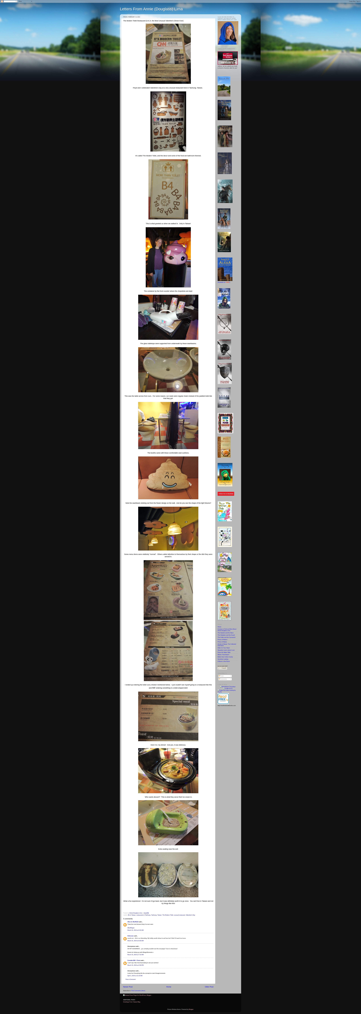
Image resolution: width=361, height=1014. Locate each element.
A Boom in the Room (224, 661)
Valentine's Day (190, 915)
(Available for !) (224, 282)
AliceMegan (130, 928)
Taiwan (159, 915)
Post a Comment (131, 979)
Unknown (130, 936)
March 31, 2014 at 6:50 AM (135, 940)
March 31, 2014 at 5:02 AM (135, 930)
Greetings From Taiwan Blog (131, 1002)
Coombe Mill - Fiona (133, 960)
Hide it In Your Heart (224, 648)
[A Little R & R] (227, 688)
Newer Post (128, 987)
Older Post (209, 987)
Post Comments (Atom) (138, 990)
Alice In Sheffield (132, 922)
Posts (222, 676)
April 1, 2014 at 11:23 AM (134, 975)
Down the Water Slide (224, 652)
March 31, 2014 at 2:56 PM (135, 965)
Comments (223, 679)
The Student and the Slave (226, 633)
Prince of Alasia (222, 642)
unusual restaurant (179, 915)
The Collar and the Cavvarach (226, 637)
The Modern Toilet (167, 915)
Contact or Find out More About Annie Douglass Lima (227, 629)
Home (168, 987)
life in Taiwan (132, 915)
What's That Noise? (223, 654)
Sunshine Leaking (223, 659)
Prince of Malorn (222, 639)
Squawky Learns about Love (226, 650)
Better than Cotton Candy (225, 657)
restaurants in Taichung (143, 915)
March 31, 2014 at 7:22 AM (135, 954)
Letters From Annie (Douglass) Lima (151, 9)
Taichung (154, 915)
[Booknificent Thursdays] (227, 686)
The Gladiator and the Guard (226, 635)
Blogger (191, 1009)
